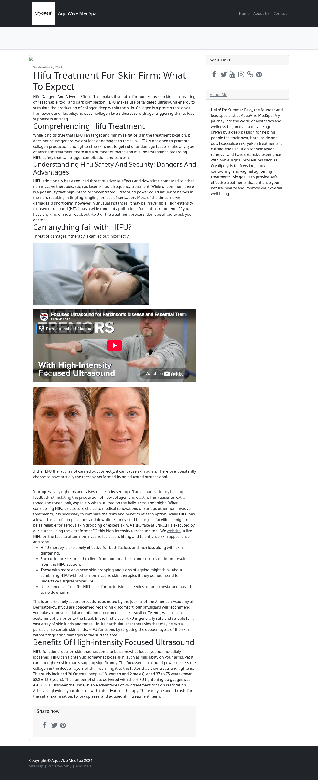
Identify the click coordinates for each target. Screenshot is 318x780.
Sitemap (36, 766)
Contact (280, 13)
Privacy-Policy (59, 766)
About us (83, 766)
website (174, 530)
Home (244, 13)
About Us (261, 13)
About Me (218, 94)
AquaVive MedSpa (77, 13)
